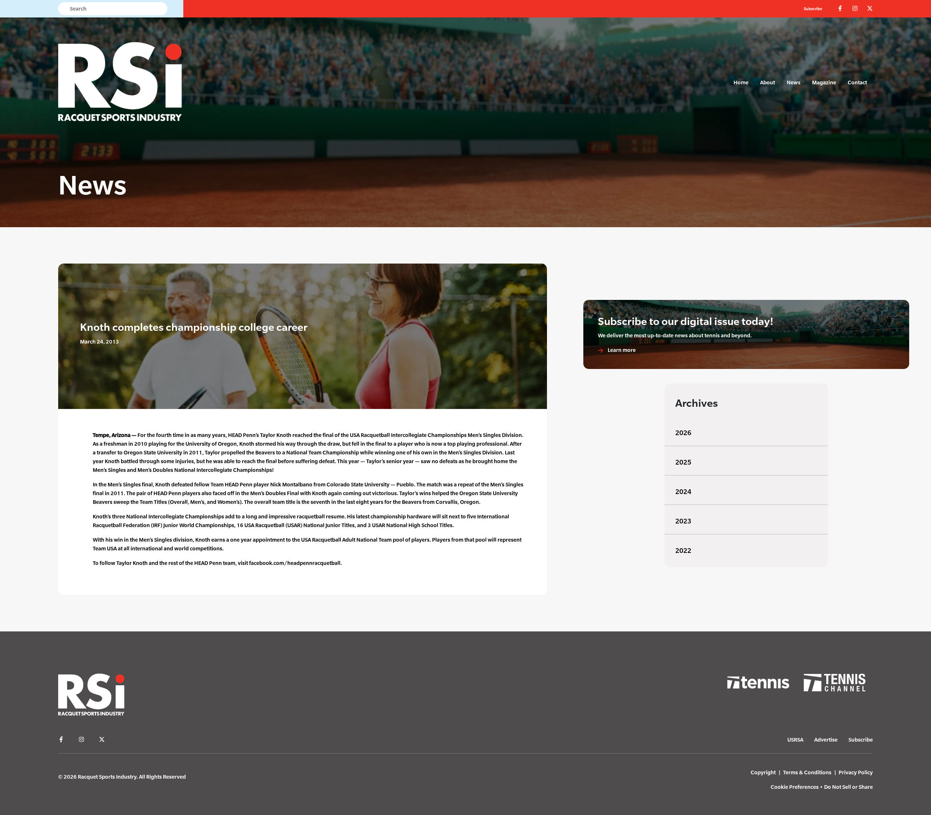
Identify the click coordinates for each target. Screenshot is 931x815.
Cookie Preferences (795, 787)
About (767, 82)
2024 (683, 491)
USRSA (795, 739)
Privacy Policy (856, 772)
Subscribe (813, 9)
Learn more (621, 350)
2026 (683, 433)
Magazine (824, 82)
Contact (857, 82)
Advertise (826, 739)
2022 (683, 550)
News (793, 82)
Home (741, 82)
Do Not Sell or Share (848, 787)
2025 (683, 462)
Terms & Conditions (807, 772)
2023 (683, 521)
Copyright (763, 772)
